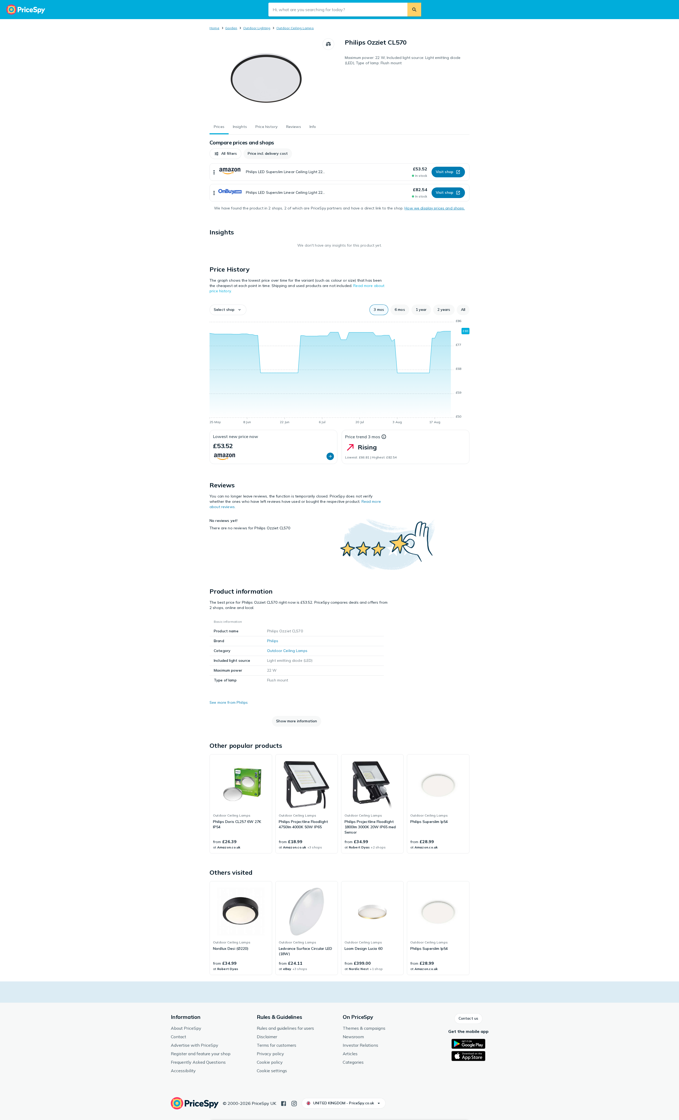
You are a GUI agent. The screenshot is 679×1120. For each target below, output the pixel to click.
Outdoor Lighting (257, 28)
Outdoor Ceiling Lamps (295, 28)
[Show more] (214, 172)
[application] (339, 372)
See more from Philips (229, 702)
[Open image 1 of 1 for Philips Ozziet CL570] (266, 78)
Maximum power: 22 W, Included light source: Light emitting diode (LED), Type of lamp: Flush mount (402, 60)
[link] (241, 803)
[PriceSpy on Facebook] (283, 1103)
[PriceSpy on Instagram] (294, 1103)
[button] (225, 153)
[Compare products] (328, 44)
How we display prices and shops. (434, 208)
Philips (272, 640)
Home (214, 28)
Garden (231, 28)
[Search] (414, 9)
